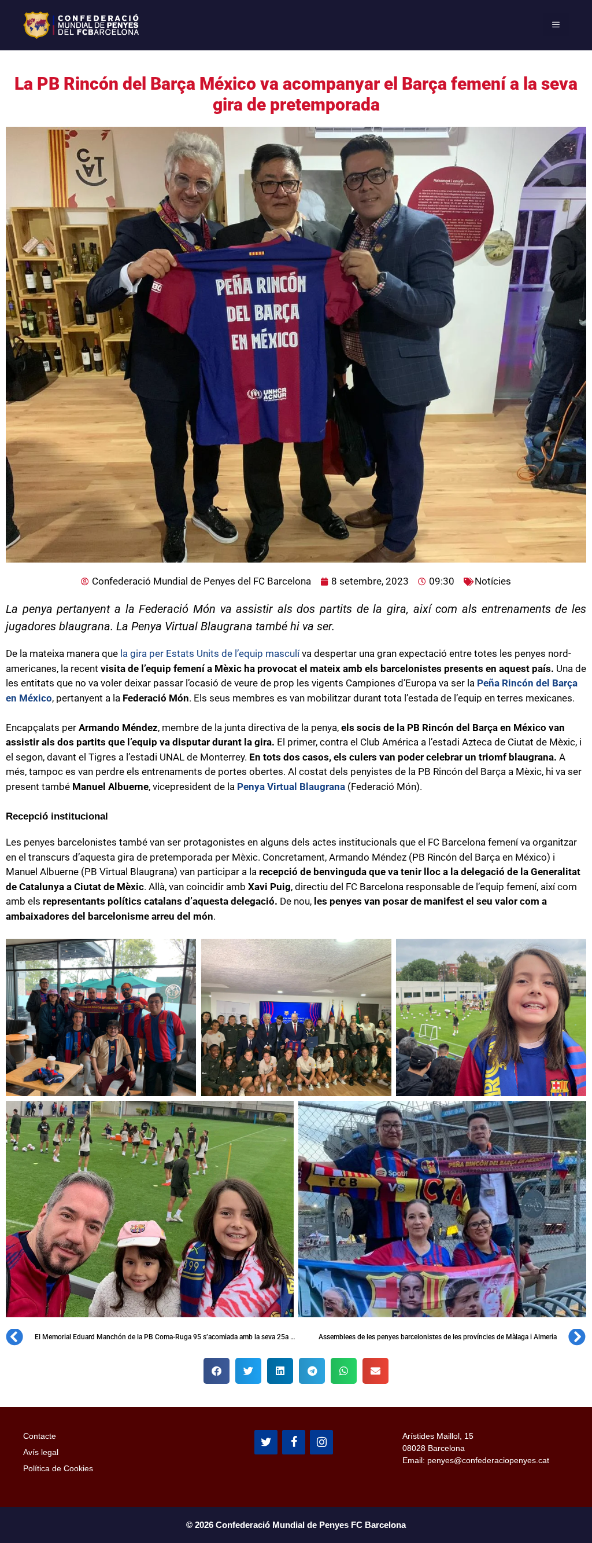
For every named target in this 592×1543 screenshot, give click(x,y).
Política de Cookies (58, 1468)
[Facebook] (293, 1442)
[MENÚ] (556, 24)
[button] (217, 1371)
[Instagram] (321, 1442)
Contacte (39, 1436)
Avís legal (40, 1452)
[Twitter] (266, 1442)
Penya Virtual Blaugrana (290, 786)
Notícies (493, 581)
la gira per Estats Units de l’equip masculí (208, 653)
